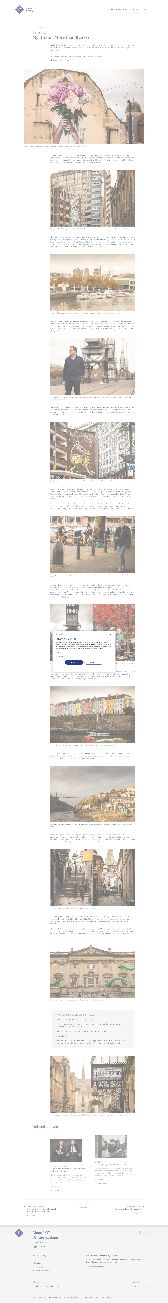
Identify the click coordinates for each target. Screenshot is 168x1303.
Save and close (84, 668)
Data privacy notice (64, 652)
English (61, 634)
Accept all (74, 662)
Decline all (93, 662)
